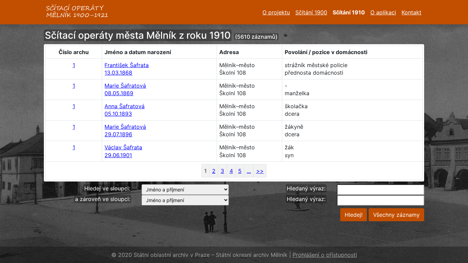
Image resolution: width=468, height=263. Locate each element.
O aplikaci (383, 12)
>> (260, 170)
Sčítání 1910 (349, 12)
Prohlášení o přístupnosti (325, 254)
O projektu (276, 12)
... (249, 170)
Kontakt (411, 12)
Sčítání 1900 (311, 12)
